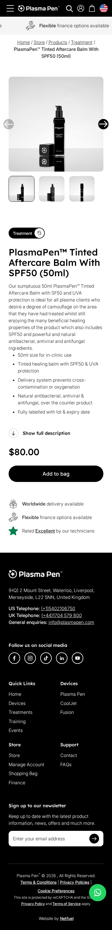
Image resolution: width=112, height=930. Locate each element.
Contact (68, 755)
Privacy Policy (33, 904)
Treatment (81, 42)
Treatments (20, 712)
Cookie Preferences (56, 890)
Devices (17, 703)
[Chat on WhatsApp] (97, 892)
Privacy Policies (74, 882)
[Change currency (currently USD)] (104, 8)
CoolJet (68, 703)
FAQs (66, 764)
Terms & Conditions (38, 882)
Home (23, 42)
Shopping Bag (23, 773)
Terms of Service (67, 904)
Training (17, 721)
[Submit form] (94, 838)
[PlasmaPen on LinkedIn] (61, 658)
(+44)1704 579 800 (61, 615)
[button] (8, 124)
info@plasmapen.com (71, 622)
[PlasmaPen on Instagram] (30, 658)
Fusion (67, 712)
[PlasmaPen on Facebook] (14, 658)
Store (39, 42)
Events (16, 730)
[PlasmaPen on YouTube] (77, 658)
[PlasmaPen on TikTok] (46, 658)
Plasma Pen (72, 694)
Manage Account (26, 764)
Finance (17, 782)
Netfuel (67, 918)
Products (58, 42)
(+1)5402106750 (58, 608)
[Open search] (69, 8)
